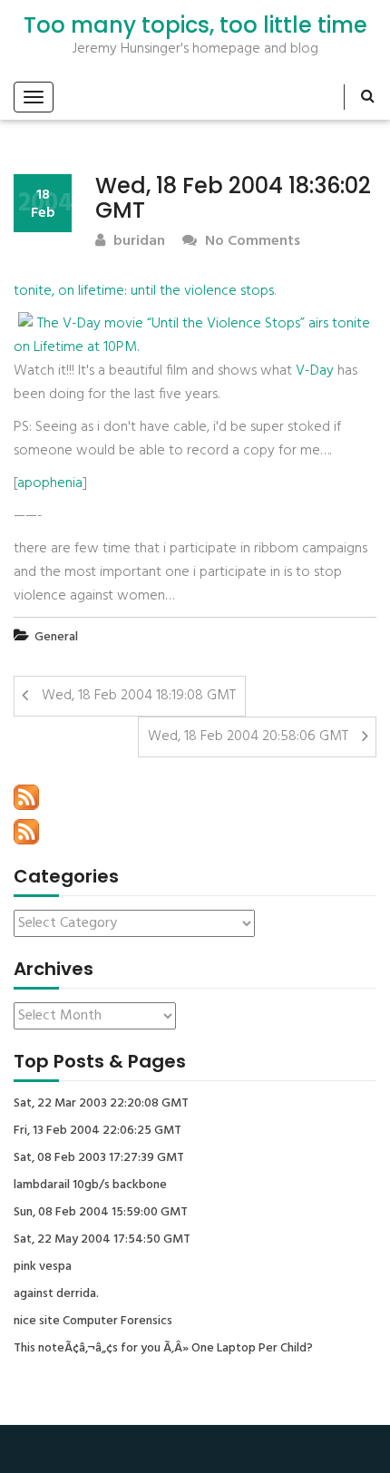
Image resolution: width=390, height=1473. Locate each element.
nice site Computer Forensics (93, 1321)
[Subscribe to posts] (26, 797)
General (56, 637)
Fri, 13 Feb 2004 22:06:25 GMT (97, 1131)
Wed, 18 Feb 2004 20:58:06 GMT (248, 736)
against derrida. (56, 1294)
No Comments (250, 241)
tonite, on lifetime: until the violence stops (144, 291)
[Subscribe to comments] (26, 831)
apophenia (50, 483)
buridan (137, 241)
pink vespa (43, 1267)
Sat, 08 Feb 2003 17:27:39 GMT (99, 1158)
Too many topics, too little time (195, 25)
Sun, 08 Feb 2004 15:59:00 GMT (101, 1213)
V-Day (315, 371)
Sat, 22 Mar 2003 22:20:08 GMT (101, 1104)
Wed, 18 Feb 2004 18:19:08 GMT (139, 695)
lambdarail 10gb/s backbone (90, 1185)
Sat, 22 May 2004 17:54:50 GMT (102, 1240)
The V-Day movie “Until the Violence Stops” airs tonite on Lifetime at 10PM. (192, 335)
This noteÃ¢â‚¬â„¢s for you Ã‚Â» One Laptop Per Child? (163, 1349)
